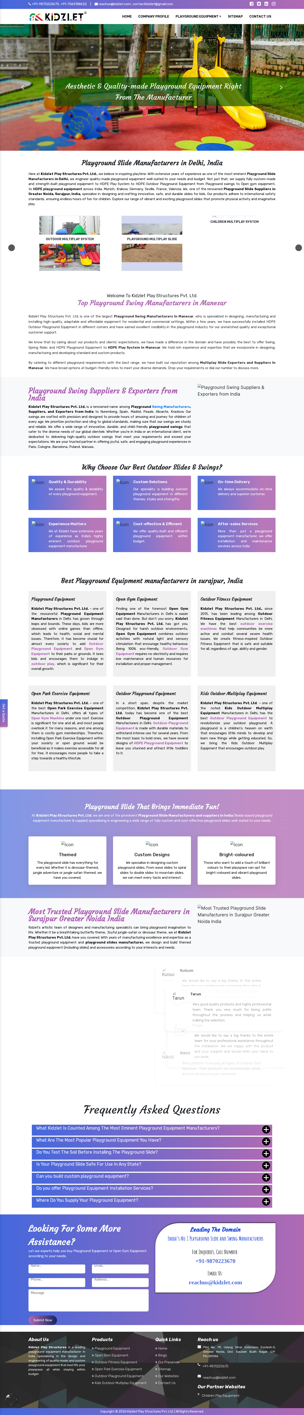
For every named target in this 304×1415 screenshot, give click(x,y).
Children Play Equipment (220, 1396)
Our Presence (168, 1362)
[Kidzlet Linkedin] (266, 4)
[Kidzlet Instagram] (274, 4)
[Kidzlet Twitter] (259, 4)
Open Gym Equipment (111, 1355)
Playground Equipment (112, 1348)
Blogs (162, 1355)
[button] (23, 87)
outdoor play (42, 664)
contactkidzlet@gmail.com (153, 4)
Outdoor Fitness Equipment (115, 1362)
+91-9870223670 (215, 1366)
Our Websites (168, 1376)
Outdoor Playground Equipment (238, 718)
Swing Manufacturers (171, 407)
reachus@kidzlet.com (219, 1378)
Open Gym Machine (47, 718)
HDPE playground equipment (57, 189)
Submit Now (42, 1320)
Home (162, 1348)
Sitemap (164, 1369)
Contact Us (166, 1383)
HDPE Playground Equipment (158, 743)
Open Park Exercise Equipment (118, 1369)
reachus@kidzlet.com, (115, 4)
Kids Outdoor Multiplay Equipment (120, 1383)
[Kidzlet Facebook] (251, 4)
